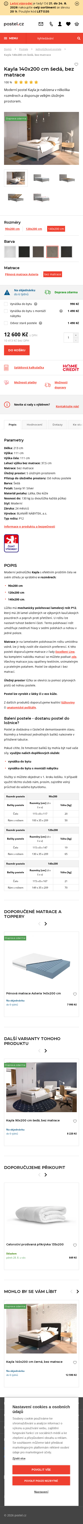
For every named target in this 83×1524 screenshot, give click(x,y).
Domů (7, 49)
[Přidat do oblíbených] (74, 994)
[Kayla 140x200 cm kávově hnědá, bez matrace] (38, 252)
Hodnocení (34, 424)
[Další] (46, 924)
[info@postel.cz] (42, 24)
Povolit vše (41, 1469)
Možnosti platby (25, 382)
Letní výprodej (21, 3)
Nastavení (41, 1491)
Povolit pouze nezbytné (41, 1481)
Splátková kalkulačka (29, 367)
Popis (13, 424)
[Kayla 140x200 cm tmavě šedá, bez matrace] (66, 252)
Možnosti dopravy (61, 384)
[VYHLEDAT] (79, 38)
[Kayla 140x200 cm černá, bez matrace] (24, 252)
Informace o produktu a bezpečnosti (29, 526)
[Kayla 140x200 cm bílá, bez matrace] (10, 252)
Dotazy (58, 424)
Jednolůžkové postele (48, 49)
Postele (23, 49)
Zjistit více (18, 1458)
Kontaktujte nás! (67, 406)
